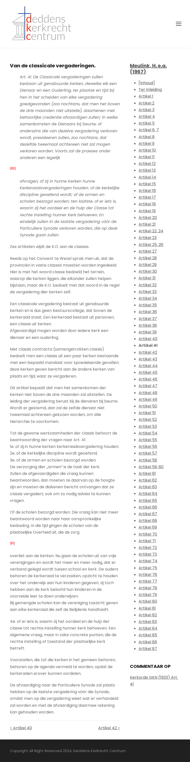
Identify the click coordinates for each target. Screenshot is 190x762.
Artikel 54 (148, 433)
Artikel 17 (147, 197)
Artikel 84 (148, 628)
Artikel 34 (148, 298)
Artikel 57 (148, 453)
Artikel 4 (147, 116)
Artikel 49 (148, 399)
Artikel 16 (147, 190)
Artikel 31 (147, 278)
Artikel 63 (148, 487)
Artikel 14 (147, 177)
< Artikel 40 (21, 728)
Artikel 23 (148, 238)
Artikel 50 (148, 406)
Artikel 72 (148, 547)
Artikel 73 (148, 554)
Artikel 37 (148, 319)
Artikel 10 (147, 150)
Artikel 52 (148, 419)
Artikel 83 (148, 622)
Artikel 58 (148, 460)
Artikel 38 (148, 325)
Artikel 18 (147, 204)
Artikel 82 (148, 615)
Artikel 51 (147, 413)
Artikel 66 (148, 507)
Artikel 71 (147, 541)
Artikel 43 (148, 359)
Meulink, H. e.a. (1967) (148, 68)
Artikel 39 (148, 332)
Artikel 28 (148, 258)
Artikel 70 (148, 534)
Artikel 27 (148, 251)
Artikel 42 (148, 352)
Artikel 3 (146, 110)
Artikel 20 (148, 217)
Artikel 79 (148, 595)
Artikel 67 (148, 514)
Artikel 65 (148, 500)
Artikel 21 (147, 224)
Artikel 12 (147, 163)
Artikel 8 (147, 137)
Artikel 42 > (109, 728)
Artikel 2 (146, 103)
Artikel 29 (148, 265)
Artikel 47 (148, 386)
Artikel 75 (148, 568)
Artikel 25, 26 (151, 244)
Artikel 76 (148, 574)
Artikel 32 (148, 285)
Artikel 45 (148, 372)
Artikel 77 (148, 581)
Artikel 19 (147, 211)
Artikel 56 (148, 446)
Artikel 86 (148, 642)
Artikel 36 (148, 312)
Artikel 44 (148, 366)
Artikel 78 (148, 588)
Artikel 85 (148, 635)
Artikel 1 (146, 96)
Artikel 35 (148, 305)
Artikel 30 (148, 271)
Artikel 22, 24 (151, 231)
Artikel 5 (147, 123)
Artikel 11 (147, 157)
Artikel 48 (148, 393)
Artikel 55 (148, 440)
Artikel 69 (148, 527)
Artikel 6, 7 (149, 130)
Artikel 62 (148, 480)
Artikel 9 (146, 143)
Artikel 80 (148, 601)
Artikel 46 (148, 379)
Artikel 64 (148, 493)
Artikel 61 (147, 473)
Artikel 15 (147, 184)
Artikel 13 (147, 170)
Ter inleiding (150, 89)
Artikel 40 (148, 339)
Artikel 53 (148, 426)
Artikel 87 (148, 649)
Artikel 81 (147, 608)
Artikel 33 (148, 292)
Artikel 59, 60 (151, 467)
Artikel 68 (148, 520)
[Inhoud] (147, 83)
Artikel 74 (148, 561)
